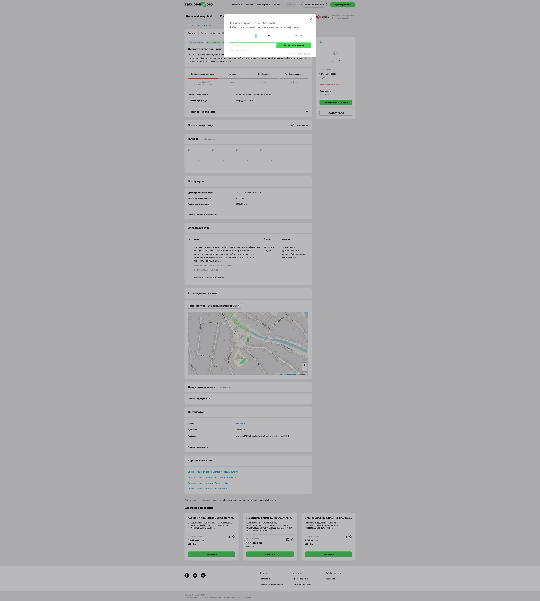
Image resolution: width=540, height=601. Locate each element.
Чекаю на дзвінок (294, 45)
